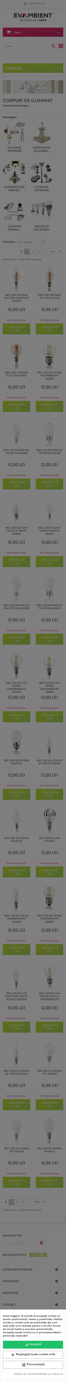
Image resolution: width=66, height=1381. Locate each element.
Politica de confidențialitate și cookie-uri (38, 1373)
